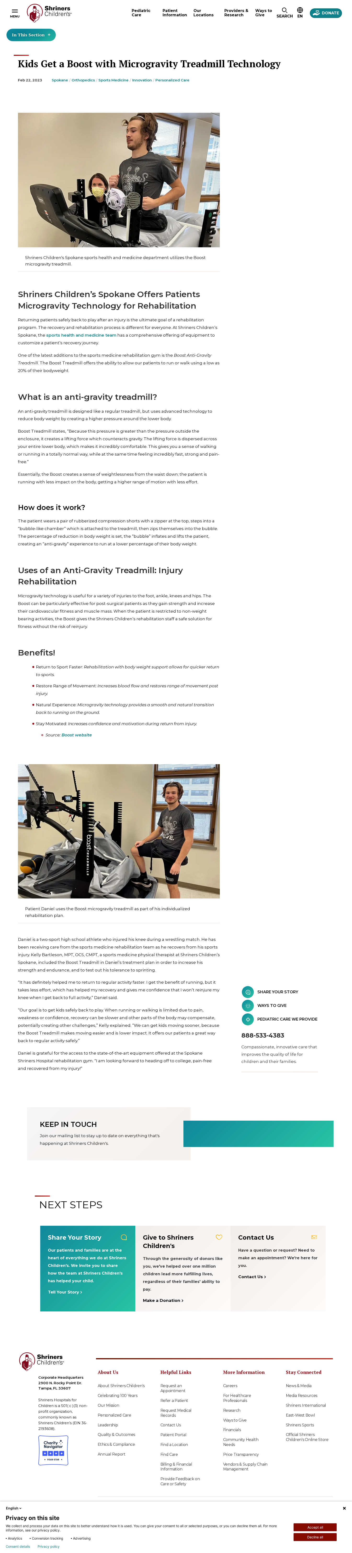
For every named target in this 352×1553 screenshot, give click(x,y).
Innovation (142, 80)
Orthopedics (83, 80)
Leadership (108, 1425)
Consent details (18, 1546)
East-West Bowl (300, 1415)
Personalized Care (172, 80)
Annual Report (111, 1454)
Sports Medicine (113, 80)
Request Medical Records (176, 1413)
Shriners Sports (300, 1425)
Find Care (169, 1454)
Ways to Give (235, 1420)
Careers (230, 1386)
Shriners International (306, 1405)
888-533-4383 (262, 1035)
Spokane (60, 80)
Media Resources (302, 1395)
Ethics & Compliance (116, 1444)
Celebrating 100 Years (117, 1395)
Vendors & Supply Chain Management (245, 1467)
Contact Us (170, 1425)
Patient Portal (173, 1435)
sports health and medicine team (81, 335)
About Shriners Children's (121, 1386)
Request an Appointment (173, 1388)
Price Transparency (241, 1454)
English (12, 1508)
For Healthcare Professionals (237, 1398)
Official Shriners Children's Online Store (307, 1437)
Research (232, 1410)
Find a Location (174, 1444)
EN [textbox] (300, 16)
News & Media (299, 1386)
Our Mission (108, 1405)
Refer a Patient (174, 1400)
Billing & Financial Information (176, 1467)
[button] (284, 13)
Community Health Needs (241, 1442)
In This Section (28, 35)
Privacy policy (49, 1546)
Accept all (315, 1527)
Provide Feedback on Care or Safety (180, 1481)
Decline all (315, 1537)
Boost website (77, 735)
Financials (232, 1430)
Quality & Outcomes (116, 1434)
